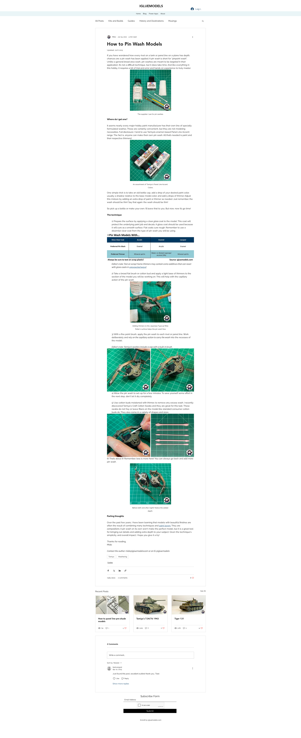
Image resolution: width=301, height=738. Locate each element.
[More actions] (192, 37)
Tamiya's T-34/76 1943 (147, 618)
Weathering (122, 557)
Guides (131, 21)
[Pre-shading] (112, 604)
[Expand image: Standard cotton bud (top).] (172, 435)
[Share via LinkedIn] (120, 570)
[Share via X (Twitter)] (114, 570)
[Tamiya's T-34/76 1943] (151, 604)
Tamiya (111, 557)
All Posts (99, 21)
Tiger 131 (179, 618)
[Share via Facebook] (108, 570)
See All (203, 591)
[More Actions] (192, 668)
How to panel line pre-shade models (112, 620)
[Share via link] (125, 570)
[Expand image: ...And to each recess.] (172, 370)
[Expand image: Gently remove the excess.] (128, 435)
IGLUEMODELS (151, 6)
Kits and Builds (115, 21)
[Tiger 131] (189, 604)
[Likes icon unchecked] (114, 678)
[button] (203, 21)
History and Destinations (151, 21)
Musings (172, 21)
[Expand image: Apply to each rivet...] (128, 370)
